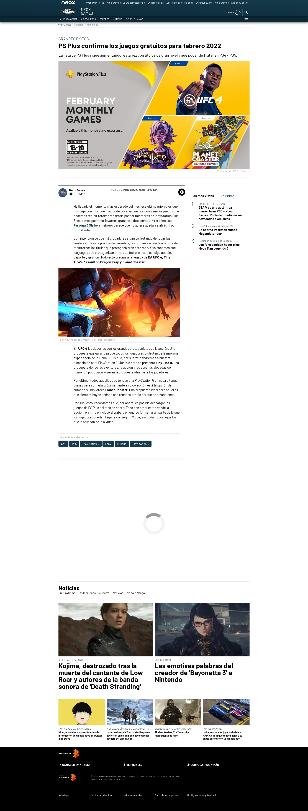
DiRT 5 (153, 221)
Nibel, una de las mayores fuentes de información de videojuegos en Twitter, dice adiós (80, 735)
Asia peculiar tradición (242, 2)
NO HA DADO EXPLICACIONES (74, 728)
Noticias (117, 19)
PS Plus (121, 443)
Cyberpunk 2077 (204, 2)
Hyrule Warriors (221, 2)
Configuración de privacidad (201, 795)
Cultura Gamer (69, 19)
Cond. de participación (166, 795)
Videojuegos (88, 19)
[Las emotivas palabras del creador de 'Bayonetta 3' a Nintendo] (202, 630)
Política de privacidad (101, 795)
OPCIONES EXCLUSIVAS (212, 203)
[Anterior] (82, 3)
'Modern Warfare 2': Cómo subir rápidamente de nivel (172, 734)
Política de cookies (132, 795)
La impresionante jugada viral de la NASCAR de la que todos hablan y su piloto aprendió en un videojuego (222, 735)
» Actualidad (91, 24)
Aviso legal (63, 795)
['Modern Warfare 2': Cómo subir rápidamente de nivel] (178, 712)
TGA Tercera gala (155, 2)
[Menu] (246, 19)
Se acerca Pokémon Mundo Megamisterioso (218, 231)
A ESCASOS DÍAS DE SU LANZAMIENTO (128, 728)
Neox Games (64, 24)
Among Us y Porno (95, 2)
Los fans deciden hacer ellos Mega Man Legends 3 (219, 246)
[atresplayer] (233, 12)
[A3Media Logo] (69, 757)
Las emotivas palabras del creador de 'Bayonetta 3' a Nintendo (194, 672)
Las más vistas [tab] (202, 196)
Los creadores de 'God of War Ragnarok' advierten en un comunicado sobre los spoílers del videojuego (128, 735)
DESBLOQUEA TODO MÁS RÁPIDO (173, 728)
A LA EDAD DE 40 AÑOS (71, 659)
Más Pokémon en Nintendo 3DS (216, 226)
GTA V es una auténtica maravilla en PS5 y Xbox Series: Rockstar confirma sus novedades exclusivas (221, 213)
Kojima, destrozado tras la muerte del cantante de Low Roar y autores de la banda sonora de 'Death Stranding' (100, 676)
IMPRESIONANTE (212, 728)
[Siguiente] (247, 3)
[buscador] (246, 12)
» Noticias (77, 24)
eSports (104, 19)
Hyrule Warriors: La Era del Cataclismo (125, 2)
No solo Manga (134, 19)
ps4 (63, 443)
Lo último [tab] (228, 196)
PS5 (74, 443)
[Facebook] (71, 194)
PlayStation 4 (141, 443)
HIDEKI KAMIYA (163, 659)
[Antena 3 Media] (72, 778)
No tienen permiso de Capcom (215, 240)
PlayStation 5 (91, 443)
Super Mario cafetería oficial (179, 2)
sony (108, 443)
